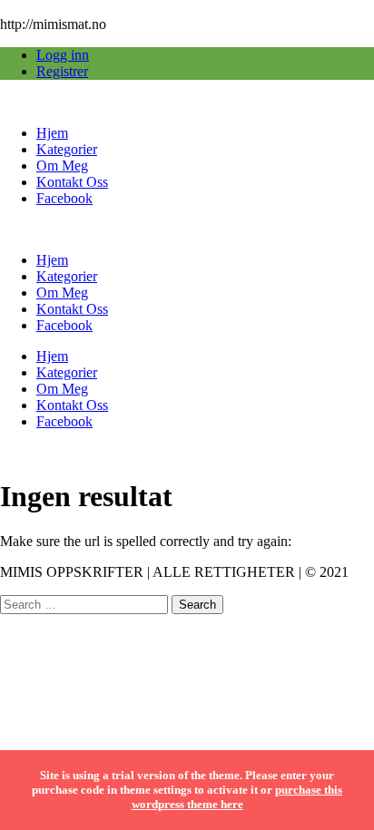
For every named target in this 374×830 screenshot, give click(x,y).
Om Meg (62, 165)
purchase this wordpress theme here (237, 797)
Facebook (64, 198)
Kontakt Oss (72, 182)
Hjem (52, 133)
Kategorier (66, 149)
